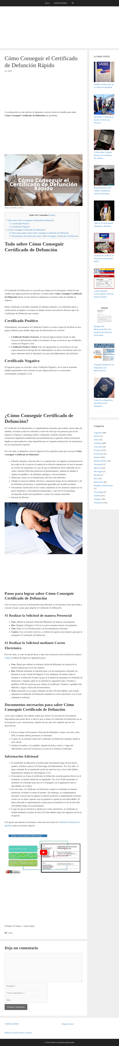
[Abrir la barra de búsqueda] (72, 3)
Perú (96, 478)
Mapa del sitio (68, 1024)
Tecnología (98, 492)
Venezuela (98, 503)
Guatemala (98, 464)
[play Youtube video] (44, 852)
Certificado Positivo (19, 223)
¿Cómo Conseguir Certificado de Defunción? (26, 230)
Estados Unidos (100, 461)
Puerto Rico (99, 482)
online (7, 658)
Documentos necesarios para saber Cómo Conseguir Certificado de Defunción (43, 236)
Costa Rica (98, 447)
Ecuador (97, 450)
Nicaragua (98, 471)
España (10, 933)
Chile (96, 440)
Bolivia (97, 436)
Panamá (97, 475)
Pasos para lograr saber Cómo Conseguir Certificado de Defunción (39, 233)
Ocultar (51, 215)
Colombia (98, 443)
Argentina (98, 433)
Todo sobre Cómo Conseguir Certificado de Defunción (30, 220)
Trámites (97, 496)
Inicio (47, 3)
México (97, 468)
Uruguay (97, 499)
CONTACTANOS (60, 3)
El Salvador (98, 454)
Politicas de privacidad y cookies (18, 1033)
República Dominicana (103, 485)
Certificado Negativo (19, 226)
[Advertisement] (59, 27)
